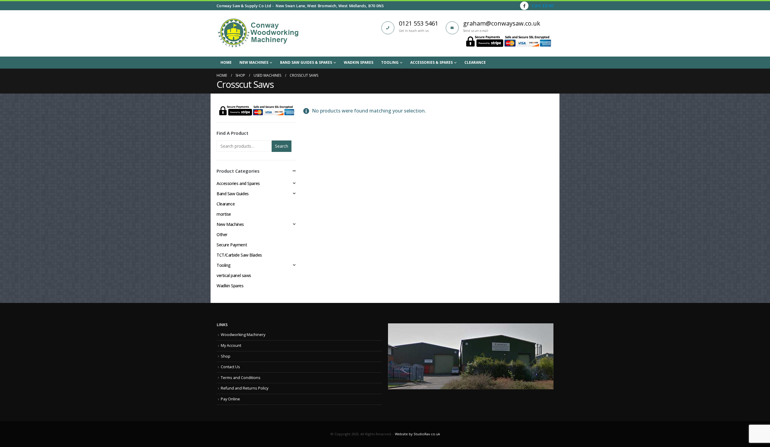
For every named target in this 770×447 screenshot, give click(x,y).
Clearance (475, 62)
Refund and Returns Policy (244, 388)
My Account (231, 345)
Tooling (390, 62)
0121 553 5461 (418, 23)
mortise (224, 214)
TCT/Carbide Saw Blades (239, 255)
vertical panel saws (234, 275)
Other (222, 234)
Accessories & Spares (431, 62)
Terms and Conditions (240, 377)
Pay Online (230, 399)
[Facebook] (524, 6)
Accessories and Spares (238, 183)
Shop (225, 356)
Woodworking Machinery (243, 334)
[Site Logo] (258, 33)
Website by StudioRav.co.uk (417, 434)
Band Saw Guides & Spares (306, 62)
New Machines (253, 62)
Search (281, 146)
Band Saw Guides (233, 193)
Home (226, 62)
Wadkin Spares (358, 62)
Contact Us (230, 366)
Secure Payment (232, 245)
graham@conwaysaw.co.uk (501, 23)
